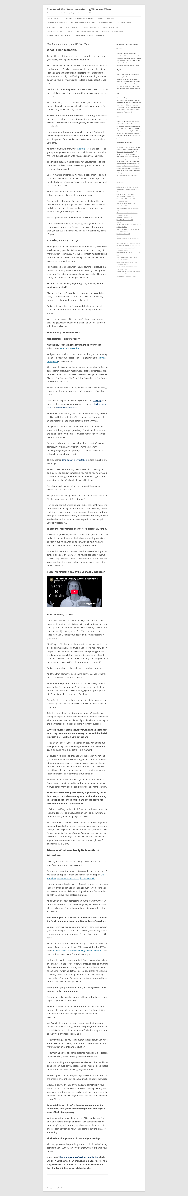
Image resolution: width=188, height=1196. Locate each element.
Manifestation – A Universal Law (126, 203)
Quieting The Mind (122, 227)
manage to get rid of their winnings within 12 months (77, 950)
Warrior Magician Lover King (125, 152)
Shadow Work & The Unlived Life (126, 199)
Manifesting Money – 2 (106, 23)
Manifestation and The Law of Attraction (128, 229)
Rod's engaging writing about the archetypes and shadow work (128, 166)
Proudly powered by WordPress (55, 1188)
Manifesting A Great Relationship (126, 248)
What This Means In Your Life (125, 220)
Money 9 (70, 31)
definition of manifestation (74, 459)
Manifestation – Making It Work (57, 23)
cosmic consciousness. (67, 407)
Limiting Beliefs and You (106, 18)
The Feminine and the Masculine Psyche (128, 271)
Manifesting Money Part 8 (55, 31)
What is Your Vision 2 (123, 246)
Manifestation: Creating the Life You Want (80, 18)
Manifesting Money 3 (124, 23)
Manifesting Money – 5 (73, 27)
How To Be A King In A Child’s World (127, 257)
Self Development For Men (124, 253)
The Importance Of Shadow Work (87, 31)
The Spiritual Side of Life (123, 234)
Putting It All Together (123, 224)
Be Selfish (119, 217)
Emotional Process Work (124, 238)
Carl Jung (97, 400)
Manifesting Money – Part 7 (111, 27)
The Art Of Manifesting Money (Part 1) (83, 23)
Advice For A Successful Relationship (127, 267)
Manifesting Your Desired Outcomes (127, 213)
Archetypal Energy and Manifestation (59, 36)
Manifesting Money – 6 (91, 27)
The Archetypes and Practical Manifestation (90, 36)
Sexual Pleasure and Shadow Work (127, 262)
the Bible (81, 148)
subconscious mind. (70, 348)
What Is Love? (121, 276)
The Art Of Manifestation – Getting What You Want (79, 9)
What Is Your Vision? (122, 243)
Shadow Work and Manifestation (112, 31)
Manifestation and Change (124, 208)
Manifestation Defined (54, 18)
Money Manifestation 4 (54, 27)
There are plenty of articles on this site (78, 1157)
